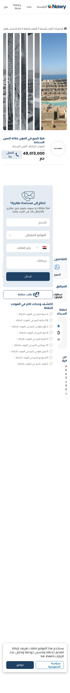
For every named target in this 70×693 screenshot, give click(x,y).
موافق (20, 665)
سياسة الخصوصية (54, 665)
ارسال (28, 276)
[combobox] (31, 235)
